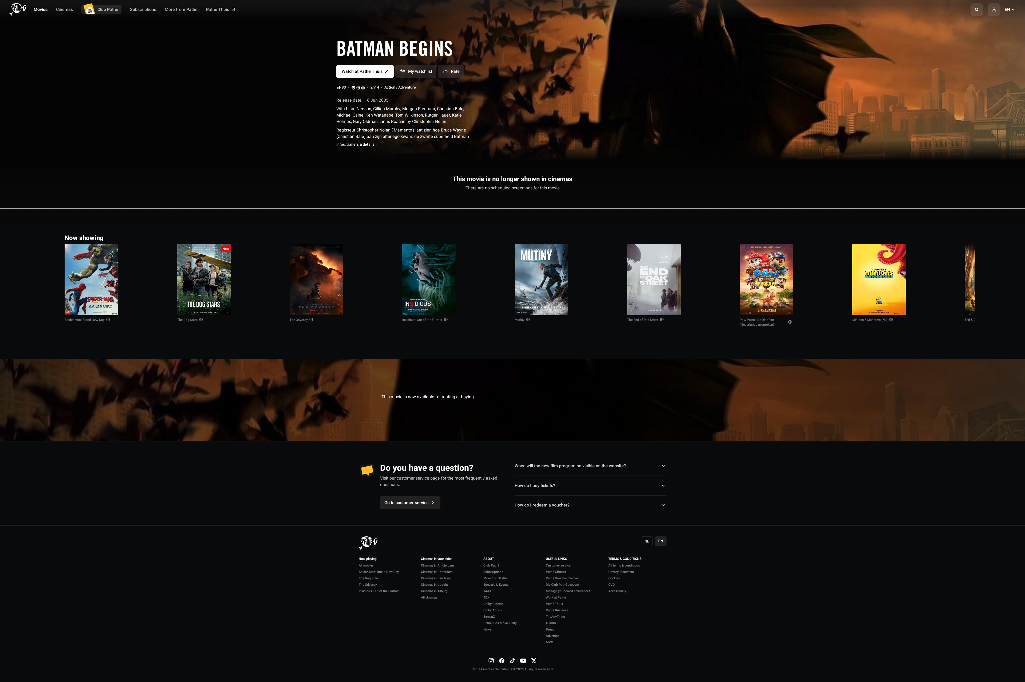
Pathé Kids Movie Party (500, 623)
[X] (534, 660)
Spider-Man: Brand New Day (85, 319)
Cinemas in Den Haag (436, 578)
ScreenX (489, 616)
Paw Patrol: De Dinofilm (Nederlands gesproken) (757, 322)
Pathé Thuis (218, 9)
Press (550, 629)
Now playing (368, 559)
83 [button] (344, 87)
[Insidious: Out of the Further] (429, 279)
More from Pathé (181, 9)
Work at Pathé (556, 597)
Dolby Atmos (492, 610)
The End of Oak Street (642, 319)
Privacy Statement (621, 571)
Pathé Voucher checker (562, 578)
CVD (611, 584)
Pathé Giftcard (556, 571)
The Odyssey (299, 319)
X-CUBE (551, 623)
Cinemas (64, 9)
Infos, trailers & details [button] (355, 144)
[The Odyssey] (316, 279)
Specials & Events (495, 584)
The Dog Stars (187, 319)
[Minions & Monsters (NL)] (879, 279)
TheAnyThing (555, 616)
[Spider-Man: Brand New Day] (91, 279)
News (487, 629)
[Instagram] (491, 660)
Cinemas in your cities (436, 559)
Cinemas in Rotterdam (436, 571)
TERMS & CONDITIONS (624, 559)
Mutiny (520, 319)
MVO (549, 642)
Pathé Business (557, 610)
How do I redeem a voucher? (542, 505)
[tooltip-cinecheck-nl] (353, 87)
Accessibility (617, 591)
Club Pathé (107, 9)
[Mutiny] (541, 279)
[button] (977, 9)
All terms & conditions (624, 565)
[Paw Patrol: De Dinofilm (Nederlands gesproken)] (766, 279)
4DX (486, 597)
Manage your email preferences (568, 591)
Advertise (552, 635)
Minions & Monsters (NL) (870, 319)
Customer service (558, 565)
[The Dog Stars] (204, 279)
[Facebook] (502, 660)
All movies (366, 565)
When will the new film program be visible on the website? (570, 466)
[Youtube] (523, 660)
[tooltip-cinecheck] (358, 87)
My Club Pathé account (562, 584)
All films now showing (936, 237)
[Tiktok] (512, 660)
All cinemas (429, 597)
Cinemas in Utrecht (434, 584)
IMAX (487, 591)
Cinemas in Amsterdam (437, 565)
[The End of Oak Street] (654, 279)
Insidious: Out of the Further (422, 319)
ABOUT (488, 559)
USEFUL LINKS (556, 559)
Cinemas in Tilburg (434, 591)
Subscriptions (143, 9)
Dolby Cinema (493, 603)
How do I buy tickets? (535, 485)
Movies (41, 9)
